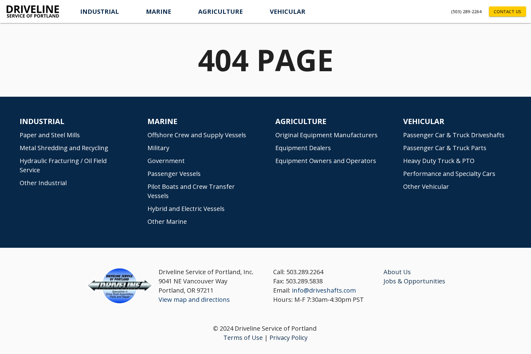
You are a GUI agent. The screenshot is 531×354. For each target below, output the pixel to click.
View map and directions (194, 299)
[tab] (99, 11)
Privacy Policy (288, 337)
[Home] (33, 11)
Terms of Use (243, 337)
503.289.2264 (304, 272)
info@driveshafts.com (324, 290)
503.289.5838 (304, 281)
